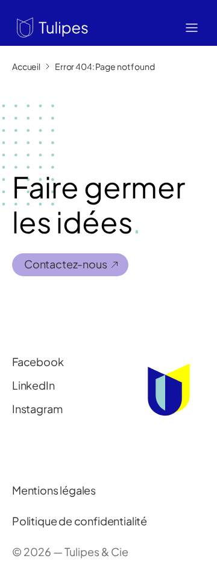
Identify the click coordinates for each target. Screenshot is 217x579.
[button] (50, 26)
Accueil (26, 66)
